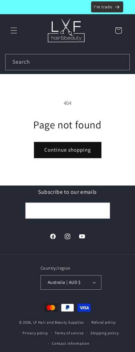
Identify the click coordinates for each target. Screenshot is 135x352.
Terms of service (69, 333)
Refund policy (103, 322)
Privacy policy (35, 333)
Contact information (70, 343)
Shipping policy (104, 333)
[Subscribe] (102, 210)
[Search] (121, 62)
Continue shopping (67, 149)
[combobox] (67, 62)
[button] (13, 30)
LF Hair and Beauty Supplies (58, 322)
